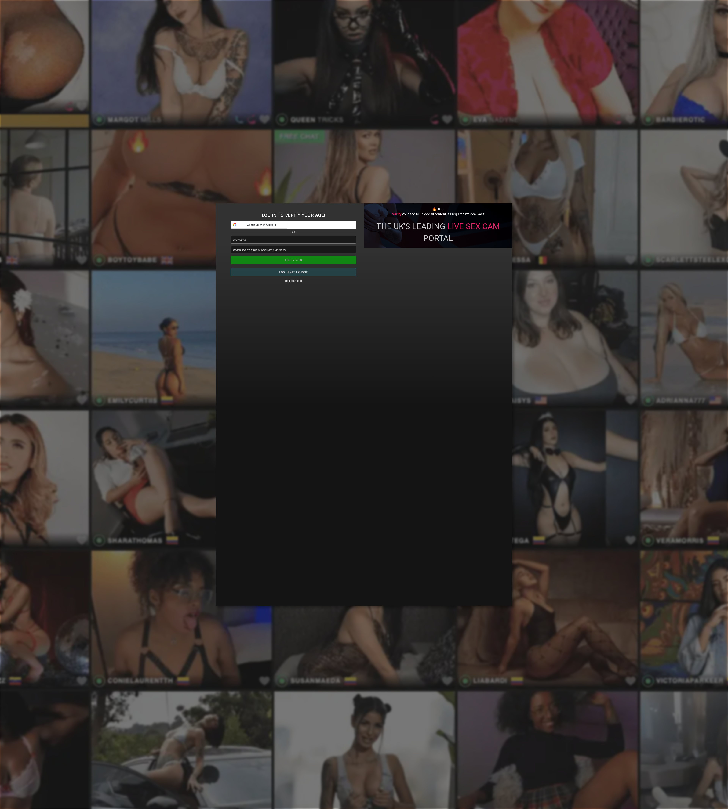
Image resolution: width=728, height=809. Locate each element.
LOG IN (293, 260)
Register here (293, 281)
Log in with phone (293, 272)
